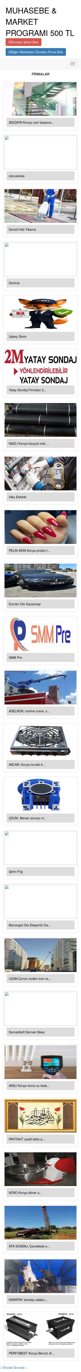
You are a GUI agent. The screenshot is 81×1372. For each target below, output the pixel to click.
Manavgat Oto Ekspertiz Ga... (30, 925)
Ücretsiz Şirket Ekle (24, 42)
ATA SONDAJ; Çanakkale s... (29, 1246)
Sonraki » (20, 1367)
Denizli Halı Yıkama (22, 229)
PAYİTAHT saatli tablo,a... (27, 1139)
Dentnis (14, 283)
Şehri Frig (16, 871)
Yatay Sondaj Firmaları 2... (27, 390)
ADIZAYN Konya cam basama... (31, 122)
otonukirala (17, 176)
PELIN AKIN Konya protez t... (29, 550)
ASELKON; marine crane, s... (29, 711)
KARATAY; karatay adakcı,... (28, 1299)
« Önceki (7, 1367)
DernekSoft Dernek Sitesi (27, 1032)
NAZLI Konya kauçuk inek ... (29, 443)
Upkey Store (17, 336)
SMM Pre (15, 657)
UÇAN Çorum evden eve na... (30, 978)
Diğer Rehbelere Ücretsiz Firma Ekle (37, 52)
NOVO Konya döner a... (25, 1192)
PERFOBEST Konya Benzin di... (31, 1353)
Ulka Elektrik (17, 497)
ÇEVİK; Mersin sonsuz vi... (27, 818)
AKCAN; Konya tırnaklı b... (27, 764)
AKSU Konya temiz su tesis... (29, 1085)
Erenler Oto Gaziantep (25, 604)
